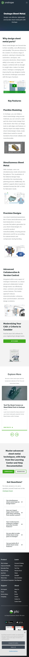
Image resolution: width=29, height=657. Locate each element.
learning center (8, 471)
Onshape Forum (8, 491)
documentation (21, 471)
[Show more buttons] (24, 92)
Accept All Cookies (13, 643)
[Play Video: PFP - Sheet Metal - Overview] (14, 85)
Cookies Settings (13, 651)
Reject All (13, 647)
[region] (13, 643)
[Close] (24, 632)
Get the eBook (14, 341)
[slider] (14, 92)
